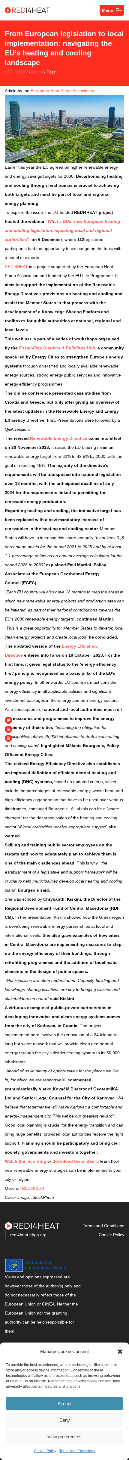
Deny (64, 1420)
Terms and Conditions (77, 1451)
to (75, 1161)
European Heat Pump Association (62, 90)
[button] (120, 1352)
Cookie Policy (45, 1451)
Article (37, 72)
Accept (64, 1403)
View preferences (64, 1436)
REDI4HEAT (16, 72)
